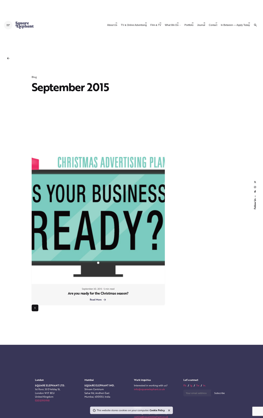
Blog (34, 77)
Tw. (198, 385)
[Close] (169, 410)
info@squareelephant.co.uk (149, 389)
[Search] (255, 25)
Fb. (185, 385)
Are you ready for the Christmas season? (98, 293)
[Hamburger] (8, 25)
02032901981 (42, 400)
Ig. (191, 385)
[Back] (8, 58)
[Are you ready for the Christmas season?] (98, 217)
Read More (96, 299)
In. (204, 385)
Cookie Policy (157, 410)
